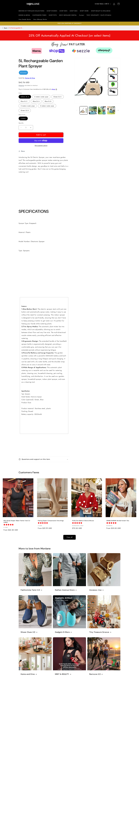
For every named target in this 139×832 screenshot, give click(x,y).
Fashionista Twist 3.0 (30, 590)
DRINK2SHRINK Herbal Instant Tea (117, 520)
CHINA (23, 118)
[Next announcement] (119, 23)
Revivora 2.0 (95, 674)
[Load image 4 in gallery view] (111, 110)
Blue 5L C (24, 101)
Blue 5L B (48, 101)
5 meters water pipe (47, 106)
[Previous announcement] (19, 23)
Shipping (21, 85)
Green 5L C (58, 97)
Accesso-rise (95, 590)
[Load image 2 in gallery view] (93, 110)
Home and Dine (28, 674)
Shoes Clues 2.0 (28, 632)
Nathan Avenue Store (64, 590)
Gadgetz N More (62, 632)
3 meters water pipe (41, 97)
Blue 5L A (36, 101)
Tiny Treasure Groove (99, 632)
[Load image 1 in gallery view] (84, 110)
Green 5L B (25, 110)
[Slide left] (77, 110)
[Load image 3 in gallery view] (102, 110)
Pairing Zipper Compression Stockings (51, 520)
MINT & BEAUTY (62, 674)
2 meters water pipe (28, 106)
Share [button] (23, 151)
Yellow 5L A (25, 97)
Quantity (21, 123)
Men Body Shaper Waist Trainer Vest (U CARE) (17, 521)
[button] (118, 4)
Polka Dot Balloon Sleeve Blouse (83, 520)
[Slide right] (118, 110)
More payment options (41, 145)
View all (69, 537)
